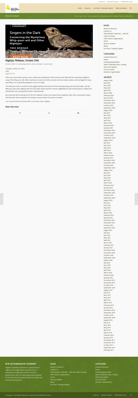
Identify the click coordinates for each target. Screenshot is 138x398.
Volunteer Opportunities (112, 72)
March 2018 (108, 333)
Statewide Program (113, 1)
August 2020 (108, 260)
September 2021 (109, 228)
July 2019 (107, 293)
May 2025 (107, 118)
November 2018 (109, 313)
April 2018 (107, 330)
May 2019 (107, 298)
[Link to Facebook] (131, 395)
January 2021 (108, 248)
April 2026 (107, 90)
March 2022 (108, 213)
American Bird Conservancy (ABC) (20, 101)
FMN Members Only (127, 1)
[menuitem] (101, 1)
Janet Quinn (49, 64)
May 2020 (107, 268)
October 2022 (108, 195)
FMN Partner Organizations (113, 39)
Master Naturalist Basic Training (115, 64)
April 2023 (107, 180)
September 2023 (109, 168)
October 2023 (108, 165)
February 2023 (109, 185)
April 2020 (107, 270)
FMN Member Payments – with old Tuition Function (68, 372)
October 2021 (108, 225)
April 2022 (107, 210)
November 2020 (109, 253)
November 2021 (109, 223)
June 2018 (107, 325)
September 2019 (109, 288)
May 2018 (107, 328)
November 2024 (109, 133)
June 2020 (107, 265)
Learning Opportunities (24, 64)
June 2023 (107, 175)
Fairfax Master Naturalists (20, 395)
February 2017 (109, 350)
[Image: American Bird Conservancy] (49, 41)
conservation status (37, 101)
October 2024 (108, 135)
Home (106, 41)
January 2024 (108, 158)
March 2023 (108, 183)
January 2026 (108, 98)
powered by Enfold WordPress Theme (40, 395)
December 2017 (109, 340)
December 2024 (109, 130)
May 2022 (107, 208)
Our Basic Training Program (113, 48)
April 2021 (107, 240)
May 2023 (107, 178)
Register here (10, 74)
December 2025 (109, 100)
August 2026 (108, 80)
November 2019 (109, 283)
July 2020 (107, 263)
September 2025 (109, 108)
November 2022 (109, 193)
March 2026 (108, 93)
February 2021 (109, 245)
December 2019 (109, 280)
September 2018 (109, 318)
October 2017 (108, 345)
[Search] (130, 8)
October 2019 (108, 285)
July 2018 (107, 323)
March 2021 (108, 243)
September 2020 (109, 258)
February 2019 (109, 305)
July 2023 (107, 173)
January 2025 (108, 128)
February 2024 (109, 155)
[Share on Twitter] (49, 113)
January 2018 (108, 338)
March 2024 (108, 153)
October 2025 (108, 105)
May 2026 (107, 88)
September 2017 (109, 348)
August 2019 (108, 290)
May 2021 (107, 238)
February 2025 (109, 125)
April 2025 (107, 120)
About (106, 46)
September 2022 (109, 198)
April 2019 (107, 300)
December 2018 (109, 310)
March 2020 (108, 273)
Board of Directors (110, 29)
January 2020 (108, 278)
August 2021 (108, 230)
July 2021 (107, 233)
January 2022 (108, 218)
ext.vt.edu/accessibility (13, 380)
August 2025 (108, 110)
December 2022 (109, 190)
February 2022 (109, 215)
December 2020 (109, 250)
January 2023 (108, 188)
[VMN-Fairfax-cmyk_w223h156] (12, 8)
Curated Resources (110, 57)
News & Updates (12, 16)
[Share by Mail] (78, 113)
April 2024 (107, 150)
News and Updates (37, 64)
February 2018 (109, 335)
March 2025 (108, 123)
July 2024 (107, 143)
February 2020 (109, 275)
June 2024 (107, 145)
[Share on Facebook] (20, 113)
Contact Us (101, 1)
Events (106, 59)
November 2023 (109, 163)
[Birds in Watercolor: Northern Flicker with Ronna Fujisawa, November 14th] (136, 199)
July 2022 (107, 203)
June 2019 (107, 295)
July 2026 (107, 83)
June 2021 (107, 235)
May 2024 (107, 148)
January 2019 (108, 308)
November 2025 (109, 103)
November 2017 (109, 343)
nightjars (47, 101)
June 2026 (107, 85)
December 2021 (109, 220)
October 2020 (108, 255)
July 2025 (107, 113)
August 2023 (108, 170)
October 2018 (108, 315)
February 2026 (109, 95)
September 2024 (109, 138)
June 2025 (107, 115)
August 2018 (108, 320)
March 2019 (108, 303)
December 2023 (109, 160)
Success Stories (109, 69)
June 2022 (107, 205)
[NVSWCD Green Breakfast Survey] (1, 199)
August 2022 (108, 200)
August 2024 (108, 140)
